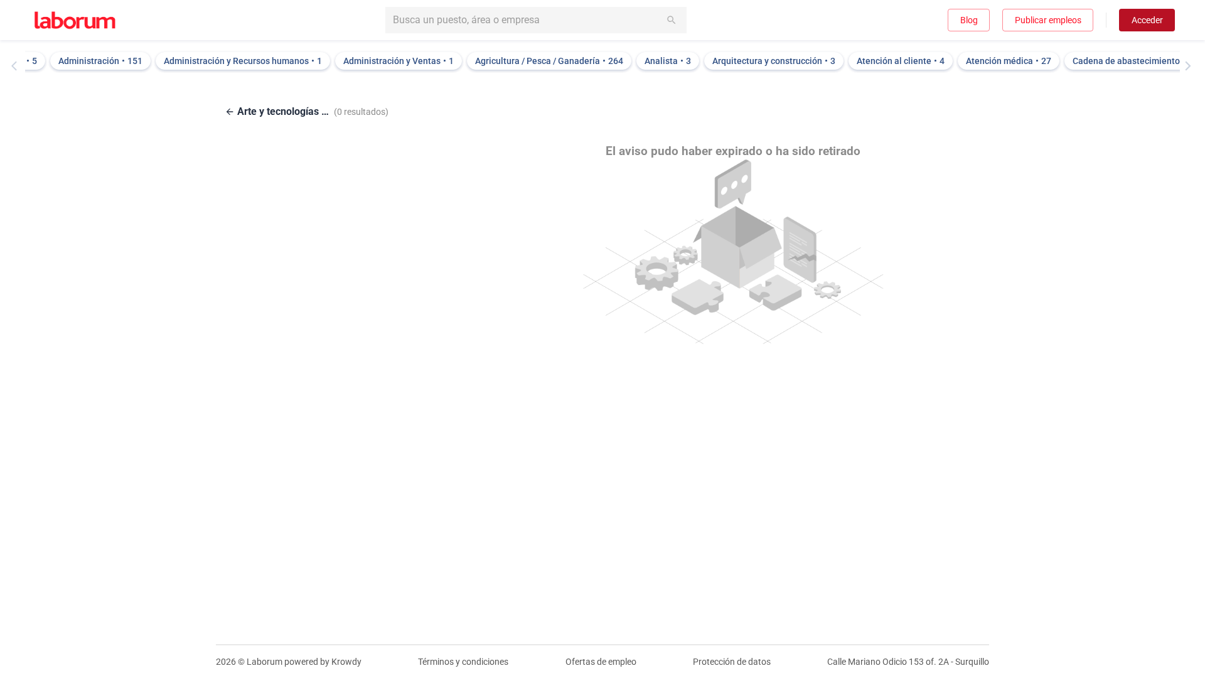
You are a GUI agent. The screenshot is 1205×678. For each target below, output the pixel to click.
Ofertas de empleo (600, 662)
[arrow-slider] (16, 65)
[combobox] (536, 20)
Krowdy (346, 662)
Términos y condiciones (463, 662)
